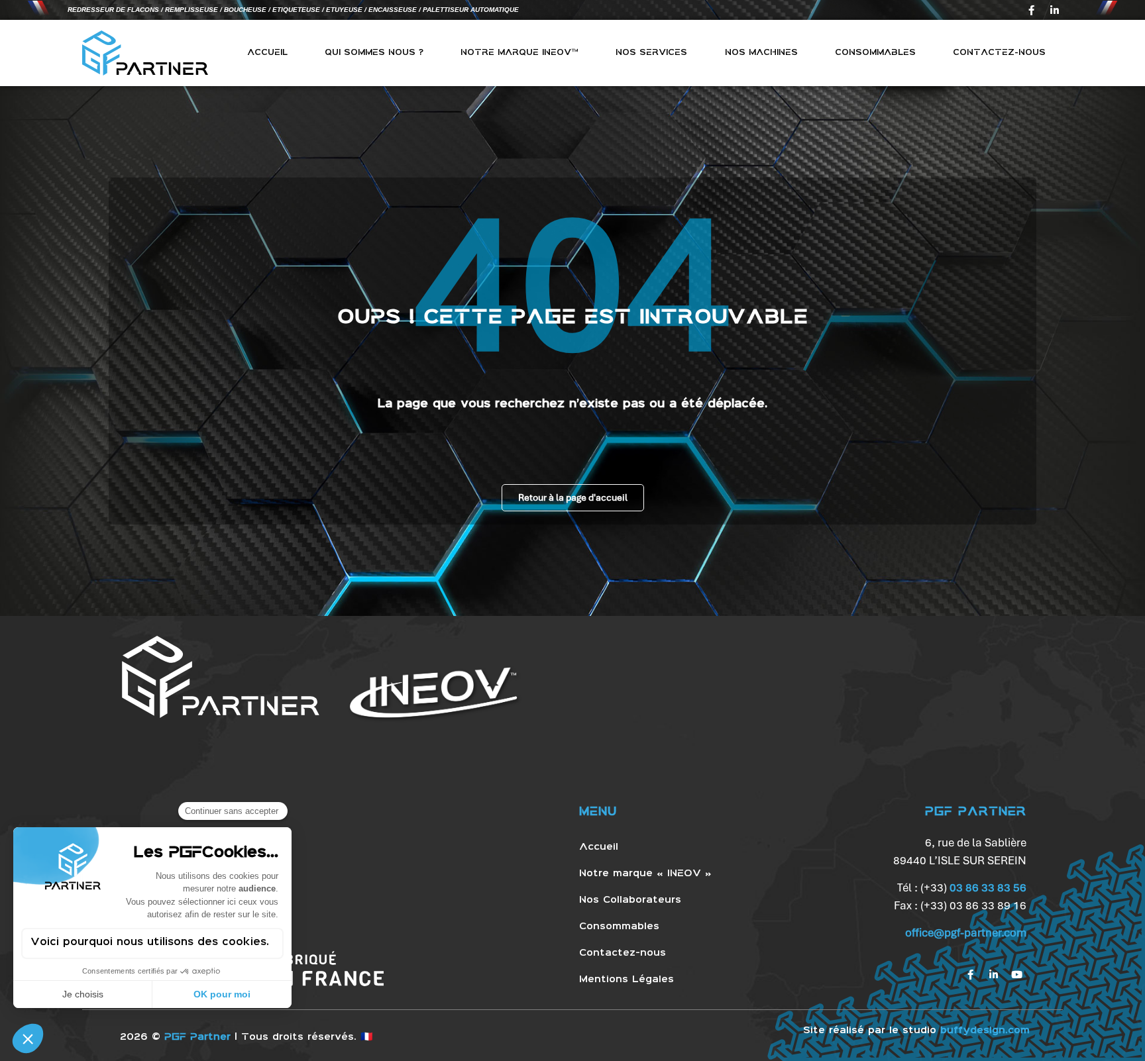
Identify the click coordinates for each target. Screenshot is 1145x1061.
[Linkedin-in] (1054, 10)
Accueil (267, 52)
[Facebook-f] (1031, 10)
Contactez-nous (999, 52)
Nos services (651, 52)
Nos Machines (761, 52)
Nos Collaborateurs (630, 900)
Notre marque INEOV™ (519, 52)
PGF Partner (197, 1037)
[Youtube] (1016, 975)
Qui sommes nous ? (374, 52)
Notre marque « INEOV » (645, 873)
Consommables (875, 52)
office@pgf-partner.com (965, 932)
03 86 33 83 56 (988, 887)
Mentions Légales (626, 979)
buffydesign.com (985, 1030)
